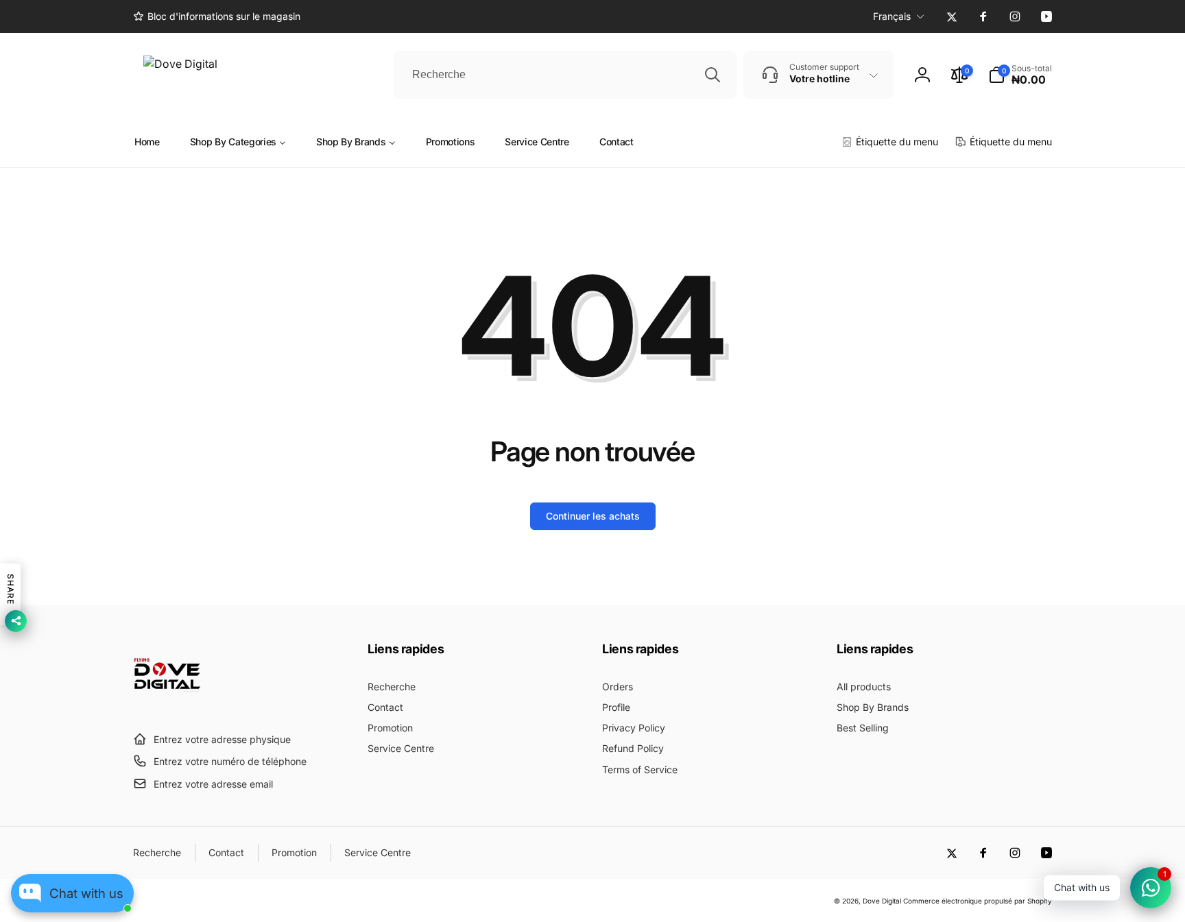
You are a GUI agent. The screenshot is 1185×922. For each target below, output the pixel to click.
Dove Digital (882, 901)
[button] (1020, 74)
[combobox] (565, 75)
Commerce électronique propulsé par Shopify (977, 901)
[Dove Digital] (167, 705)
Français (892, 16)
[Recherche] (712, 74)
